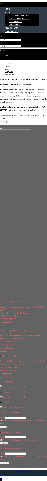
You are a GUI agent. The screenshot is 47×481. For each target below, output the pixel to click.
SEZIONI (9, 12)
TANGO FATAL (15, 22)
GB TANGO (21, 471)
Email (2, 417)
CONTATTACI (11, 31)
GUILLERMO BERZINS (19, 15)
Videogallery (9, 74)
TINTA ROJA (14, 25)
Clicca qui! (4, 121)
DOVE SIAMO (12, 28)
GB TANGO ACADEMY (19, 19)
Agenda (7, 69)
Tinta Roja (8, 63)
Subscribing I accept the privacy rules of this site (22, 440)
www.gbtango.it (6, 325)
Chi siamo (8, 66)
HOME (8, 9)
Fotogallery (9, 72)
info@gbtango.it (7, 322)
